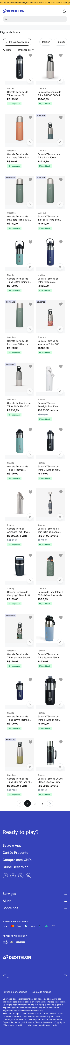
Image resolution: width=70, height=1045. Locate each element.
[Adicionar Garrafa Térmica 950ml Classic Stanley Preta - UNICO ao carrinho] (60, 766)
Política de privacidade (15, 991)
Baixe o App (12, 845)
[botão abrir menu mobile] (55, 11)
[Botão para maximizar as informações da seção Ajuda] (65, 901)
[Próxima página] (50, 803)
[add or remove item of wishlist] (30, 55)
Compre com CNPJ (17, 860)
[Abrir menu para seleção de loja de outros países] (35, 977)
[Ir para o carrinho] (64, 11)
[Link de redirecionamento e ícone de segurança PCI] (11, 942)
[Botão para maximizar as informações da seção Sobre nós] (65, 908)
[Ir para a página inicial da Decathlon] (13, 11)
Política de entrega (41, 991)
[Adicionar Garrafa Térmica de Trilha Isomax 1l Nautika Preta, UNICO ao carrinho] (30, 80)
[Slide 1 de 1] (19, 66)
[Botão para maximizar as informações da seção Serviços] (65, 893)
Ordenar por (24, 49)
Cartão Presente (15, 853)
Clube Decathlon (15, 867)
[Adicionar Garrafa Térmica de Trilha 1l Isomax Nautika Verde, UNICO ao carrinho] (30, 454)
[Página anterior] (20, 803)
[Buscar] (6, 19)
